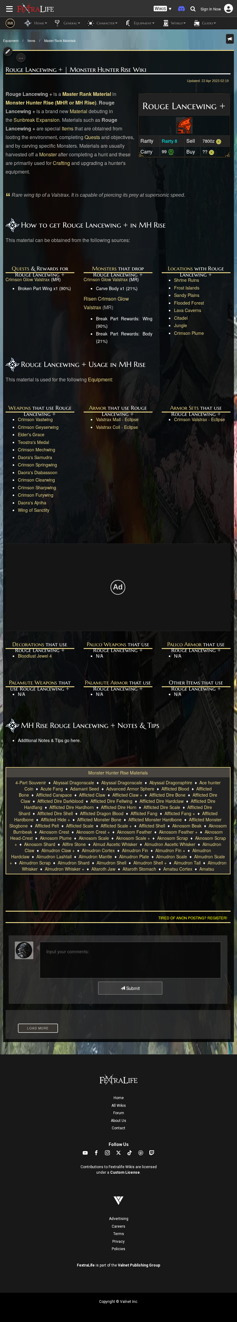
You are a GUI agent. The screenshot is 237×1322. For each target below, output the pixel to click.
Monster (48, 154)
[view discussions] (230, 39)
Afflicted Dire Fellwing (111, 801)
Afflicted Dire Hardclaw (161, 801)
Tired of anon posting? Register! (192, 917)
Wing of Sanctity (33, 510)
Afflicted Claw (92, 795)
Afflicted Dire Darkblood (60, 801)
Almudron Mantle (95, 856)
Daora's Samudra (35, 457)
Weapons (19, 407)
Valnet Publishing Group (139, 1265)
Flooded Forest (189, 303)
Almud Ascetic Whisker (115, 844)
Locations (180, 268)
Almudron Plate (134, 856)
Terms (118, 1234)
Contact (118, 1128)
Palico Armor (184, 644)
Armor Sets (184, 407)
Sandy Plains (186, 295)
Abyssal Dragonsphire (170, 782)
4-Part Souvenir (30, 782)
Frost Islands (186, 288)
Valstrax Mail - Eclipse (117, 419)
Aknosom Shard (39, 844)
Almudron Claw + (58, 850)
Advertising (118, 1219)
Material (78, 111)
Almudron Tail (187, 863)
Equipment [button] (142, 23)
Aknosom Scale (94, 838)
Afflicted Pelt (47, 826)
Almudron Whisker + (64, 869)
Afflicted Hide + (55, 819)
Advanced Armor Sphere (130, 789)
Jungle (180, 325)
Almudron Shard (73, 863)
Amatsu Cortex (177, 869)
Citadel (181, 318)
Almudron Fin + (170, 850)
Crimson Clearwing (36, 480)
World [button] (176, 23)
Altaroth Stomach (139, 869)
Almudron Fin (135, 850)
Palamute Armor (106, 682)
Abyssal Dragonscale (73, 782)
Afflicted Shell (152, 826)
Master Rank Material (86, 93)
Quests (92, 137)
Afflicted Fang (144, 813)
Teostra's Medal (33, 442)
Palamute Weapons (33, 682)
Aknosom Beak (187, 826)
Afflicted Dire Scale (161, 807)
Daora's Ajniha (32, 502)
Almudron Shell (111, 863)
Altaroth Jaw (103, 869)
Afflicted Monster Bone (99, 819)
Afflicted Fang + (179, 813)
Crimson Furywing (35, 495)
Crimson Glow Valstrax (28, 279)
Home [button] (38, 23)
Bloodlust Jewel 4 (35, 656)
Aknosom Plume (56, 838)
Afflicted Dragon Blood (101, 813)
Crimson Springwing (37, 465)
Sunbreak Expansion (37, 119)
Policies (118, 1249)
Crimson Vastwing (35, 419)
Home (119, 1098)
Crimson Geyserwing (38, 427)
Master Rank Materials (60, 41)
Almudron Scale (171, 856)
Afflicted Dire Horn (118, 807)
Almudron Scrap (35, 863)
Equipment (11, 41)
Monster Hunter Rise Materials (118, 773)
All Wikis (118, 1105)
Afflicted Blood (175, 789)
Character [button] (104, 23)
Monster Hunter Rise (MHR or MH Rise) (51, 102)
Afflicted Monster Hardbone (155, 819)
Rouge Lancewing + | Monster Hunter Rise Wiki (76, 70)
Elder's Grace (31, 434)
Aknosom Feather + (178, 832)
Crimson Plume (189, 333)
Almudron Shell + (150, 863)
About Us (118, 1121)
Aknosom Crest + (93, 832)
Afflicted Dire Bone (167, 795)
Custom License (125, 1172)
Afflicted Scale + (116, 826)
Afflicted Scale (80, 826)
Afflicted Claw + (127, 795)
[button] (162, 8)
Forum (118, 1113)
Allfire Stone (74, 844)
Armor (97, 407)
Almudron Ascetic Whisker (169, 844)
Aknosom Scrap (172, 838)
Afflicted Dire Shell (55, 813)
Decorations (28, 644)
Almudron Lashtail (54, 856)
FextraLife (86, 1265)
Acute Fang (51, 789)
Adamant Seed (84, 789)
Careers (118, 1226)
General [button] (69, 23)
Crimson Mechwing (36, 449)
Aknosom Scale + (133, 838)
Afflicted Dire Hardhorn (71, 807)
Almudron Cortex (98, 850)
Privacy (118, 1241)
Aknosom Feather (134, 832)
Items (31, 41)
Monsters (104, 268)
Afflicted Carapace (54, 795)
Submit (132, 988)
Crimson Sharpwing (37, 487)
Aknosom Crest (54, 832)
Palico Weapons (106, 644)
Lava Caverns (187, 310)
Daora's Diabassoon (37, 472)
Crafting (61, 162)
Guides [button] (207, 23)
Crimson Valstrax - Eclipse (199, 419)
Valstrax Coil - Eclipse (117, 427)
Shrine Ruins (186, 280)
